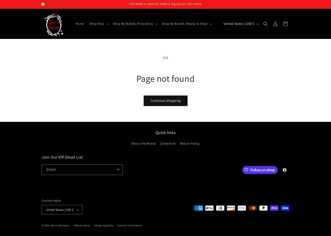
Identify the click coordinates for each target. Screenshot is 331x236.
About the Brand (143, 144)
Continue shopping (165, 100)
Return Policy (190, 144)
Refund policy (82, 225)
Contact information (130, 225)
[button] (98, 23)
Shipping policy (104, 225)
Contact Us (168, 144)
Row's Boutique (60, 225)
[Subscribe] (117, 169)
